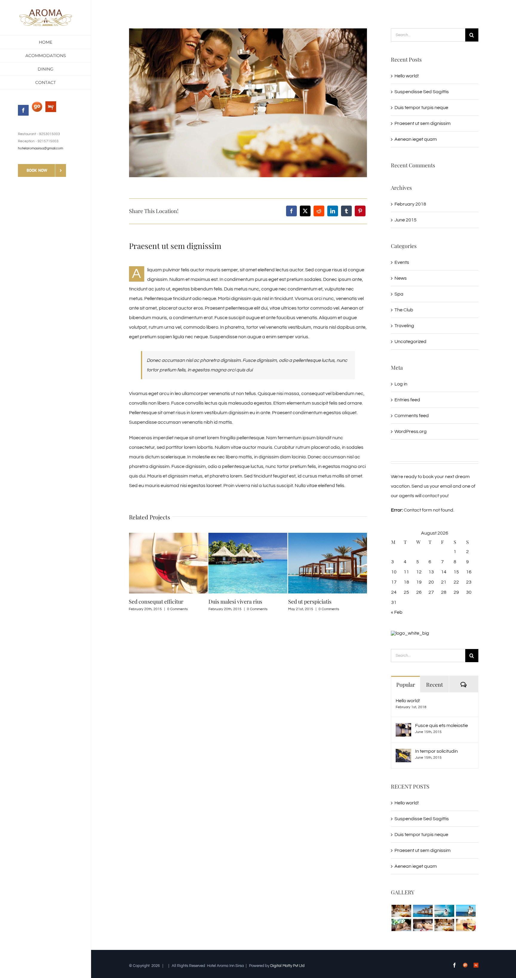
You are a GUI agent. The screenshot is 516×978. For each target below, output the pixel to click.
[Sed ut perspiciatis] (422, 911)
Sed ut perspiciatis (230, 601)
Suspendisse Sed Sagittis (421, 91)
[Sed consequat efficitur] (465, 925)
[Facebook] (291, 211)
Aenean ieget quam (415, 139)
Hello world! (406, 76)
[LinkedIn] (333, 211)
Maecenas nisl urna (311, 601)
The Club (403, 309)
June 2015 (405, 220)
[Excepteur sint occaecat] (444, 911)
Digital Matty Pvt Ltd (287, 966)
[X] (305, 211)
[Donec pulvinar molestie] (401, 925)
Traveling (404, 325)
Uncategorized (410, 341)
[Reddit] (319, 211)
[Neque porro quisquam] (401, 911)
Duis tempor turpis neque (421, 107)
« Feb (397, 612)
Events (401, 262)
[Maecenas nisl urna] (444, 925)
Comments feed (411, 415)
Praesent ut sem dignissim (422, 123)
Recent (434, 684)
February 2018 (410, 204)
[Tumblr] (346, 211)
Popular (405, 684)
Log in (400, 384)
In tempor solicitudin (436, 751)
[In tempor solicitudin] (403, 753)
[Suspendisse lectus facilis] (465, 911)
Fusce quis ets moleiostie (441, 725)
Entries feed (407, 399)
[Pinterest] (360, 211)
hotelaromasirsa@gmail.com (40, 148)
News (400, 278)
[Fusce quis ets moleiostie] (403, 728)
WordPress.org (410, 431)
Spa (398, 294)
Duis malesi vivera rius (155, 601)
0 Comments (177, 609)
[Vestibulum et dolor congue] (422, 925)
